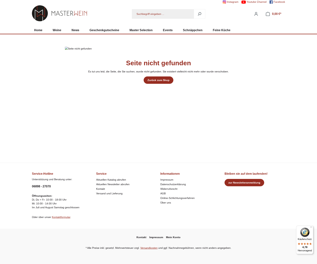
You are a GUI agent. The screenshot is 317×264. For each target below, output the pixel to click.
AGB (163, 193)
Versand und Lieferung (109, 193)
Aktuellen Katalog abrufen (111, 179)
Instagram (232, 1)
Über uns (165, 202)
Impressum (166, 179)
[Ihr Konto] (256, 14)
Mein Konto (173, 237)
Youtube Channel (256, 1)
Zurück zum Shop (158, 80)
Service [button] (101, 173)
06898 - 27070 (41, 186)
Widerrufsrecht (168, 188)
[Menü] (311, 228)
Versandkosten (149, 247)
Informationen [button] (170, 173)
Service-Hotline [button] (42, 173)
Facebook (279, 1)
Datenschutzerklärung (173, 184)
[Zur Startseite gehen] (59, 13)
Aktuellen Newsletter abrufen (113, 184)
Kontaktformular (61, 217)
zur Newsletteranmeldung (244, 182)
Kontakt (100, 188)
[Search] (199, 14)
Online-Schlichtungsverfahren (177, 198)
